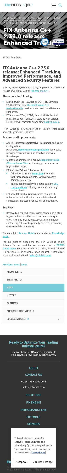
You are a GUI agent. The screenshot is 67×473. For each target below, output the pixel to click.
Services (33, 424)
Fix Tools (33, 417)
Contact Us (33, 374)
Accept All (21, 461)
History (11, 295)
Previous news (11, 264)
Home (6, 17)
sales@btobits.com (40, 255)
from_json (37, 173)
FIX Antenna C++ (39, 91)
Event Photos (15, 279)
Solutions (33, 395)
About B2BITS (18, 17)
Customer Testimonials (20, 311)
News (31, 17)
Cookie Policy (38, 452)
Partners (12, 303)
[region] (33, 448)
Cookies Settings (43, 461)
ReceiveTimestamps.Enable (33, 149)
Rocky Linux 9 (51, 122)
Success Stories (18, 318)
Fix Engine (33, 402)
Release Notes (26, 233)
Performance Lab (33, 410)
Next (24, 264)
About (33, 368)
